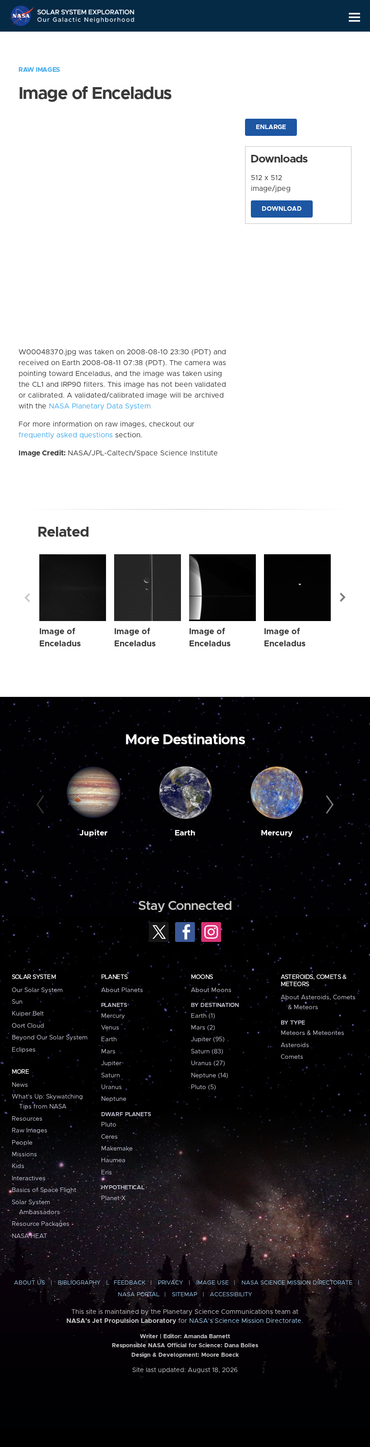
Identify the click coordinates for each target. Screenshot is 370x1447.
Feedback (129, 1283)
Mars (108, 1051)
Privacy (170, 1283)
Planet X (113, 1198)
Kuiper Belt (28, 1014)
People (22, 1143)
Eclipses (24, 1050)
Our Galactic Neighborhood (86, 21)
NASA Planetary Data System (100, 406)
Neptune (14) (209, 1075)
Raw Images (39, 70)
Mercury (277, 833)
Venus (110, 1028)
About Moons (211, 990)
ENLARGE (271, 127)
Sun (17, 1002)
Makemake (117, 1149)
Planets (114, 977)
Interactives (29, 1178)
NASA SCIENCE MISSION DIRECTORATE (296, 1283)
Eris (106, 1172)
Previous (27, 597)
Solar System (34, 977)
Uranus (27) (208, 1063)
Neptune (113, 1099)
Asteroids (295, 1045)
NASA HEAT (29, 1236)
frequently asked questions (65, 435)
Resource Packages (40, 1224)
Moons (202, 977)
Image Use (212, 1283)
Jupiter (93, 833)
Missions (24, 1154)
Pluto (108, 1125)
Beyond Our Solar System (50, 1037)
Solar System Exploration (86, 10)
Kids (18, 1166)
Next (343, 597)
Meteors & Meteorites (312, 1033)
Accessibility (231, 1295)
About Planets (122, 990)
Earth (185, 833)
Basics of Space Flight (44, 1190)
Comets (292, 1057)
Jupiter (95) (208, 1039)
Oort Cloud (28, 1026)
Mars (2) (203, 1028)
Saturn (110, 1075)
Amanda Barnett (207, 1337)
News (20, 1085)
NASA (23, 16)
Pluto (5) (203, 1087)
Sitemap (184, 1295)
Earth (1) (203, 1016)
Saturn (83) (207, 1051)
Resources (27, 1119)
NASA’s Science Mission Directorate (245, 1321)
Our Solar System (37, 990)
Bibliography (79, 1283)
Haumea (113, 1160)
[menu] (354, 17)
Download (282, 209)
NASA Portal (138, 1295)
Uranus (111, 1087)
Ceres (109, 1137)
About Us (29, 1283)
